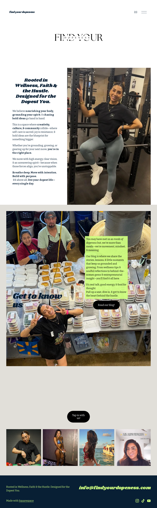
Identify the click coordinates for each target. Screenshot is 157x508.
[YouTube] (149, 501)
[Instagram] (137, 501)
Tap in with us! (78, 417)
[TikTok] (143, 501)
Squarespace (26, 500)
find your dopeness (21, 12)
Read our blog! (106, 305)
